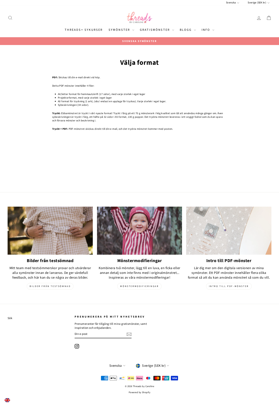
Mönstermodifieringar (139, 286)
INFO (206, 30)
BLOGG (186, 30)
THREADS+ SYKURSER (84, 30)
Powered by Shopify (139, 392)
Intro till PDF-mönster (229, 286)
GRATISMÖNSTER (155, 30)
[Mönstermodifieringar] (139, 230)
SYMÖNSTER (120, 30)
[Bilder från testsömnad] (50, 230)
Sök (10, 318)
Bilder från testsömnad (50, 286)
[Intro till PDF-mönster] (228, 230)
